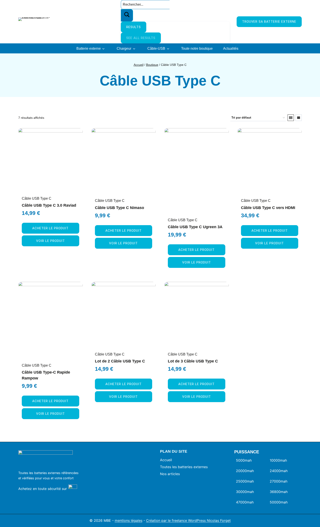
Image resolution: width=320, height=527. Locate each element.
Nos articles (170, 474)
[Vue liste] (298, 117)
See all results (140, 38)
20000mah (245, 471)
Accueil (166, 460)
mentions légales (128, 520)
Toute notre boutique (197, 48)
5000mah (244, 460)
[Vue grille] (291, 117)
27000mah (278, 481)
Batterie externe (88, 48)
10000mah (278, 460)
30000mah (245, 492)
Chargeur (124, 48)
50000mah (279, 502)
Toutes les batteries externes (184, 467)
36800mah (279, 492)
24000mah (279, 471)
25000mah (245, 481)
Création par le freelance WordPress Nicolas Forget (188, 520)
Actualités (230, 48)
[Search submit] (127, 15)
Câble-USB (156, 48)
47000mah (245, 502)
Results (133, 27)
